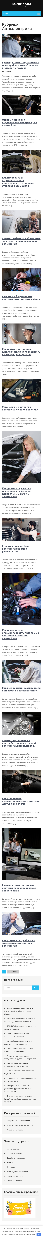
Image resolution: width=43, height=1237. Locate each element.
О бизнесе (11, 1167)
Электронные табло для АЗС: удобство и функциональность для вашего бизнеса (18, 1089)
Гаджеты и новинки (14, 1153)
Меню (5, 13)
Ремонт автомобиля (15, 1176)
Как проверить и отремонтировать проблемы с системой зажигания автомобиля (20, 634)
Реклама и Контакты (15, 1130)
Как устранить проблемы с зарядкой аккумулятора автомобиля (18, 943)
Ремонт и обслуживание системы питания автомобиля (21, 297)
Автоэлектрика (13, 1149)
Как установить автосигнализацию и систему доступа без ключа (20, 801)
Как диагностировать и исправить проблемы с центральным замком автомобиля (16, 492)
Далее (15, 971)
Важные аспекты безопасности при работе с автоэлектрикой (21, 689)
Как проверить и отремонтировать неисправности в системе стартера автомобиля (18, 181)
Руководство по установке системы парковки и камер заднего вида (19, 888)
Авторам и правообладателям (19, 1121)
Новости (10, 1163)
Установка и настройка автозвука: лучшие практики (20, 408)
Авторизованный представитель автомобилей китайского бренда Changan (18, 1011)
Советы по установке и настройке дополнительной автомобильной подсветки (19, 743)
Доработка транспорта (16, 1158)
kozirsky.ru (21, 4)
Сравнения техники (14, 1181)
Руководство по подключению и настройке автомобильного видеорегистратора (20, 65)
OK (39, 1234)
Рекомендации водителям (17, 1172)
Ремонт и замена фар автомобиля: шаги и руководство (15, 548)
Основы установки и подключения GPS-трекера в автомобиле (19, 122)
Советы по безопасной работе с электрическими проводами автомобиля (21, 241)
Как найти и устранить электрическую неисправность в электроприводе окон (21, 351)
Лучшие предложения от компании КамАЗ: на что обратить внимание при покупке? (20, 1099)
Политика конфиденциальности (20, 1125)
